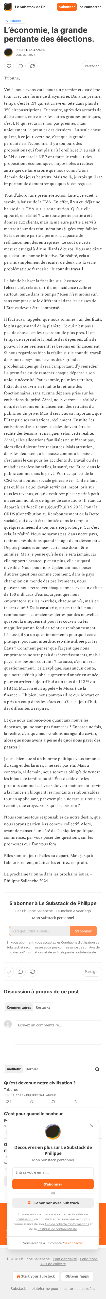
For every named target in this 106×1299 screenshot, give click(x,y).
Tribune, (11, 1089)
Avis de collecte (53, 1264)
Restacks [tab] (43, 1007)
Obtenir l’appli (77, 1276)
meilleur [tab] (14, 1069)
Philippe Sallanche (31, 50)
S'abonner (67, 7)
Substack (18, 1288)
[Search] (97, 1069)
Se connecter (90, 7)
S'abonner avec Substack (56, 1202)
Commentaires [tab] (19, 1007)
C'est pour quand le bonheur (33, 1113)
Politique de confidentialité (57, 1229)
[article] (53, 1092)
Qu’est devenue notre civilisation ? (40, 1082)
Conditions (89, 1259)
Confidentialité (65, 1259)
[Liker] (9, 66)
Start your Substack (38, 1276)
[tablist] (28, 1007)
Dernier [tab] (32, 1069)
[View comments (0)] (21, 66)
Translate (15, 20)
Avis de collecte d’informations (67, 1224)
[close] (92, 1126)
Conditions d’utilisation (78, 942)
